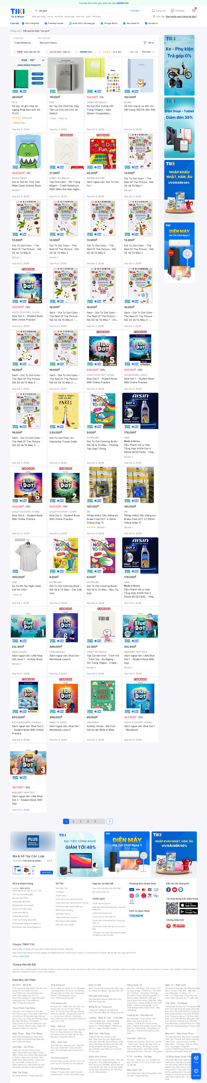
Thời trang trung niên (65, 998)
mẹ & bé (59, 16)
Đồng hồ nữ (104, 1010)
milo (94, 969)
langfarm (26, 972)
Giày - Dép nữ (58, 1026)
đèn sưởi (178, 1060)
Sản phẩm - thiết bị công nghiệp (144, 1004)
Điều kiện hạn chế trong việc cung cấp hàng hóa (109, 908)
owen (58, 969)
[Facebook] (168, 889)
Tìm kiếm (134, 10)
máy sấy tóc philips (184, 1062)
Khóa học (150, 1042)
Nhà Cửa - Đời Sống (99, 1033)
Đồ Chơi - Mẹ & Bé (21, 985)
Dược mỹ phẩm (36, 1067)
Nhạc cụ (109, 1049)
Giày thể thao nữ (187, 1023)
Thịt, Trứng (26, 1011)
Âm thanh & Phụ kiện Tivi (176, 988)
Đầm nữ (60, 988)
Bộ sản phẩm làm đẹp (28, 1066)
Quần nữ (69, 988)
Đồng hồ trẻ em (117, 1012)
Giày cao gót (56, 1029)
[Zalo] (180, 889)
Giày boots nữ (61, 1034)
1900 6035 (24, 956)
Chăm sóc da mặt (20, 1050)
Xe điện (152, 1060)
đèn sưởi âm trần (177, 1077)
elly (89, 969)
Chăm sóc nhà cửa (29, 1028)
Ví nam (54, 1072)
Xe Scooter (150, 1062)
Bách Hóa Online (98, 1056)
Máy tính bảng (24, 1042)
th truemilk (43, 969)
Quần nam (67, 1006)
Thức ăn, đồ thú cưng (26, 1026)
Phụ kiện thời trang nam (105, 1000)
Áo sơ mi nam (68, 1009)
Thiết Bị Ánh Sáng (182, 1039)
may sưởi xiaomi (179, 1067)
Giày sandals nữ (66, 1032)
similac (178, 969)
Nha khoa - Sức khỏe (143, 1049)
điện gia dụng (39, 16)
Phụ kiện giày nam (64, 1050)
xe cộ (50, 16)
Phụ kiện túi (78, 1063)
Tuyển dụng (61, 895)
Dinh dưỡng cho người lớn (28, 998)
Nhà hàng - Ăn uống (141, 1046)
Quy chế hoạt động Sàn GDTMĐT (107, 888)
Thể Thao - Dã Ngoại (176, 1003)
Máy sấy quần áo (178, 998)
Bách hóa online (140, 1000)
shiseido (16, 972)
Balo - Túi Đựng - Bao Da (181, 1044)
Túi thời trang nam (60, 1068)
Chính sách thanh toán (102, 913)
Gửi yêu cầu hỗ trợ (20, 898)
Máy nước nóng (181, 995)
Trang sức (93, 1010)
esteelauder (31, 969)
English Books (142, 1076)
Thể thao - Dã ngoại (139, 993)
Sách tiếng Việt (133, 1073)
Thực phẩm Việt (35, 1014)
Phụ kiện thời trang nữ (98, 999)
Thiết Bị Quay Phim (180, 1049)
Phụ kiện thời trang (99, 996)
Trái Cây (16, 1011)
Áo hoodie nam (62, 1011)
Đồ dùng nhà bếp (19, 1076)
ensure (66, 969)
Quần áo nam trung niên (66, 1018)
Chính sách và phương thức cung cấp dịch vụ (108, 921)
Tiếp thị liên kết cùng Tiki (67, 917)
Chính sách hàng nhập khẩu (24, 920)
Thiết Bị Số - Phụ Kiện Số (140, 1015)
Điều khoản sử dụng (64, 910)
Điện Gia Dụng (19, 1072)
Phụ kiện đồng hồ (101, 1012)
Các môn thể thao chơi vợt (182, 1019)
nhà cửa (80, 16)
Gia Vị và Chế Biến (102, 1065)
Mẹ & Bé (143, 998)
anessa (156, 969)
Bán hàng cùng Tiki (100, 892)
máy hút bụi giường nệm (181, 1070)
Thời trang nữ (58, 985)
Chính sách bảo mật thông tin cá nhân (72, 903)
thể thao (97, 16)
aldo (109, 969)
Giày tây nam (69, 1045)
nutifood (125, 969)
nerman (140, 969)
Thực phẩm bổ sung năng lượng (182, 1024)
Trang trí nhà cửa (96, 1037)
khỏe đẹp (69, 16)
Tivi (171, 995)
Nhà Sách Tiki (134, 1070)
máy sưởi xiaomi (185, 1069)
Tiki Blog (59, 892)
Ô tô (142, 1062)
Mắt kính (112, 999)
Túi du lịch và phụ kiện (104, 988)
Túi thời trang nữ (59, 1057)
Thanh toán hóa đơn (135, 1042)
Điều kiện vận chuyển (65, 925)
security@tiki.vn (34, 927)
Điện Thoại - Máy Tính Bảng (27, 1033)
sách (88, 16)
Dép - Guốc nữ (69, 1029)
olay (172, 969)
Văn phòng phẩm (149, 1073)
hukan (33, 972)
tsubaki (51, 972)
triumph (116, 969)
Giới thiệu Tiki (61, 888)
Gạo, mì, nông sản (26, 1018)
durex (73, 969)
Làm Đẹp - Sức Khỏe (23, 1047)
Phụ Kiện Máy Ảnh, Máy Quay (178, 1037)
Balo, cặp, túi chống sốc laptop (106, 989)
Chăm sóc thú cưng (97, 1060)
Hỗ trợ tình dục (34, 1065)
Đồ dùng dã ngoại (182, 1009)
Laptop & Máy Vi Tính (147, 1003)
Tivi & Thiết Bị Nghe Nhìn (142, 1006)
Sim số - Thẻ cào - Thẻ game (149, 1051)
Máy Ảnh (188, 1051)
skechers (101, 969)
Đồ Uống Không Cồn (104, 1069)
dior (22, 969)
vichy (40, 972)
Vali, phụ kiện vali (115, 991)
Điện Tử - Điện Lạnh (175, 985)
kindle (132, 969)
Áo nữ (53, 988)
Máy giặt (174, 993)
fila (45, 972)
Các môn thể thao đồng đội (182, 1018)
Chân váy (69, 993)
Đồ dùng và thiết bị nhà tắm (107, 1044)
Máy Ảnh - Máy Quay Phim (179, 1033)
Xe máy (135, 1062)
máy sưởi (169, 1060)
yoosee (164, 969)
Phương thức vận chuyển (23, 905)
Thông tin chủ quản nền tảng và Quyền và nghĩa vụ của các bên (109, 933)
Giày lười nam (56, 1045)
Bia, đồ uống (22, 1021)
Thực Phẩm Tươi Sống (23, 1008)
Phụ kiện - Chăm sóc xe (137, 1060)
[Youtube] (174, 889)
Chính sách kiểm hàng (22, 909)
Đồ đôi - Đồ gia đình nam (70, 1014)
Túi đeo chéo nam (66, 1072)
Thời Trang (150, 988)
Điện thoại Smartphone (22, 1037)
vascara (15, 969)
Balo (91, 988)
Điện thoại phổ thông (26, 1039)
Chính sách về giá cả (101, 903)
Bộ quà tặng (101, 1072)
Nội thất (101, 1042)
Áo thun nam (56, 1006)
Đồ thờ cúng (99, 1049)
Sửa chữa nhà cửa (101, 1039)
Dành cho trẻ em (25, 1023)
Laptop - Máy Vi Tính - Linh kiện (106, 1017)
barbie (52, 969)
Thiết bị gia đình (36, 1076)
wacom (148, 969)
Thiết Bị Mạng (104, 1026)
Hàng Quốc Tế (134, 985)
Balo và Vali (95, 985)
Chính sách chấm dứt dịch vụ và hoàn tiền (108, 927)
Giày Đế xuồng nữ (67, 1037)
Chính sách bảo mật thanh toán (69, 899)
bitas (193, 969)
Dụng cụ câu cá (177, 1016)
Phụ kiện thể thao (182, 1011)
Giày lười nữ (73, 1034)
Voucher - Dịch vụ (136, 1038)
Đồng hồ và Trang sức (100, 1006)
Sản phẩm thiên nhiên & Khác (27, 1058)
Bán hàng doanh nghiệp (66, 921)
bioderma (81, 969)
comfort (186, 969)
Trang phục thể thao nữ (175, 1006)
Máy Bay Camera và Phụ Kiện (181, 1050)
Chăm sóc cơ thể (25, 1055)
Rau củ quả (22, 1014)
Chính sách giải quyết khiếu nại (69, 906)
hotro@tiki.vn (35, 923)
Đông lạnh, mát (30, 1016)
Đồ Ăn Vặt (98, 1067)
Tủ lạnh (173, 991)
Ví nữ (78, 1061)
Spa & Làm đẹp (145, 1044)
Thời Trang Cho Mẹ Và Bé (23, 988)
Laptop (113, 1028)
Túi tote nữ (67, 1063)
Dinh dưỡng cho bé (26, 995)
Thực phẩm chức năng (27, 1052)
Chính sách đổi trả (20, 912)
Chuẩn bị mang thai (26, 1003)
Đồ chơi (39, 988)
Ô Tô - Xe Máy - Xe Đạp (139, 1056)
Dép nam (64, 1048)
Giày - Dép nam (59, 1042)
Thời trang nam (59, 1003)
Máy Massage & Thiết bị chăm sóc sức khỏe (29, 1056)
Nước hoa (22, 1065)
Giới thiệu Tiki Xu (63, 914)
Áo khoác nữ (71, 991)
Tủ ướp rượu (193, 998)
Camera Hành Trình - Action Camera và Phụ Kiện (182, 1041)
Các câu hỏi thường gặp (22, 894)
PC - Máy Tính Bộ (101, 1028)
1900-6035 (25, 888)
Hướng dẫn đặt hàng (21, 901)
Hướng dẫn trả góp (20, 916)
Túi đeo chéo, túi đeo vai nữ (63, 1061)
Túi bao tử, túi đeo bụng (73, 1074)
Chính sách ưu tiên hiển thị (103, 917)
